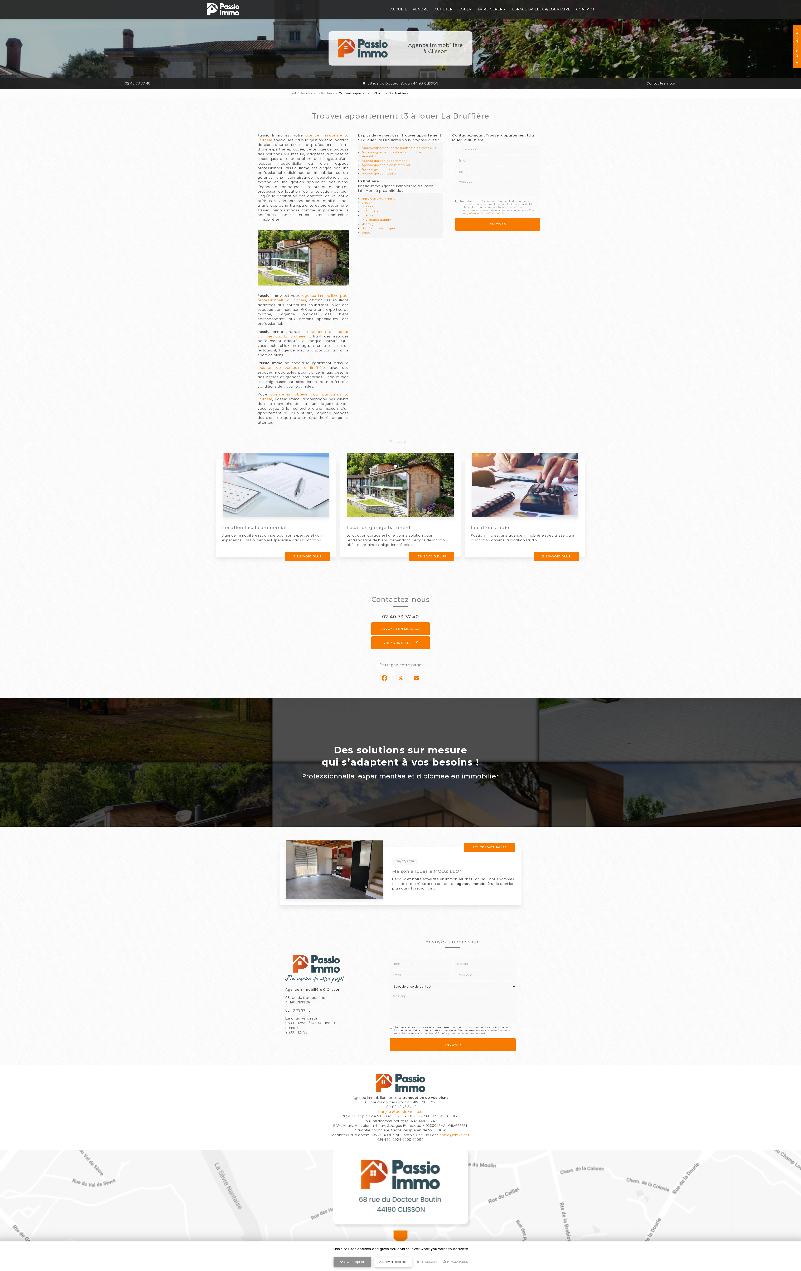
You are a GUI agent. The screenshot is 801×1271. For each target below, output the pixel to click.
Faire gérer (490, 9)
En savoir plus (307, 556)
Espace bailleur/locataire (541, 9)
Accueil (398, 9)
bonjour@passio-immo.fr (400, 1111)
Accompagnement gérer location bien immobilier (399, 148)
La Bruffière (326, 93)
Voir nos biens (398, 643)
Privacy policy (457, 1262)
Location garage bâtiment (379, 527)
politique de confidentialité (485, 213)
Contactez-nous (661, 83)
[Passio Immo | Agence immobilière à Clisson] (223, 9)
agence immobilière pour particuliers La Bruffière (303, 396)
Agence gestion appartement (384, 161)
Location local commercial (254, 527)
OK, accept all (353, 1262)
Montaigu (368, 224)
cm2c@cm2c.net (454, 1135)
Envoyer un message (401, 629)
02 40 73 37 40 (137, 83)
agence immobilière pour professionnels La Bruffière (303, 298)
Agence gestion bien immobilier (386, 165)
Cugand (367, 207)
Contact (585, 9)
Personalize (429, 1262)
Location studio (490, 527)
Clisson (367, 203)
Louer (465, 9)
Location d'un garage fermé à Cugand (438, 871)
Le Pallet (367, 215)
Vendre (421, 9)
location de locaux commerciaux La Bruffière (303, 334)
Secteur (306, 93)
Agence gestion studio (378, 173)
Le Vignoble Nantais (376, 220)
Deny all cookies (394, 1262)
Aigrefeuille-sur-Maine (378, 198)
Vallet (365, 232)
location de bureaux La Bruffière (291, 367)
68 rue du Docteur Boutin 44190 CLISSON (403, 83)
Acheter (443, 9)
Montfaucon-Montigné (378, 228)
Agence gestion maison (379, 169)
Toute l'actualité (489, 847)
